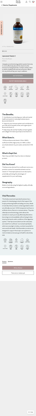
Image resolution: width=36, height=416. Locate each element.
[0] (33, 2)
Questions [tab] (10, 261)
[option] (18, 35)
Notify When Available (17, 81)
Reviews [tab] (4, 261)
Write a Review (18, 268)
